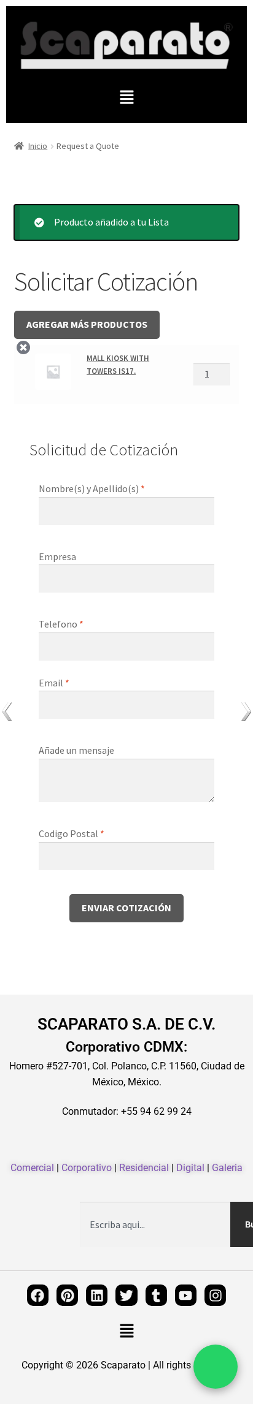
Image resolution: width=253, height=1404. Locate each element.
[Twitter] (126, 1295)
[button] (126, 98)
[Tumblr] (156, 1295)
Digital (190, 1168)
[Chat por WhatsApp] (215, 1367)
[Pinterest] (67, 1295)
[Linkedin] (96, 1295)
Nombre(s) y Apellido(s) (92, 488)
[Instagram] (215, 1295)
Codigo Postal (71, 833)
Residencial (144, 1168)
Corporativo (86, 1168)
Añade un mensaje (77, 750)
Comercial (32, 1168)
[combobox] (155, 1224)
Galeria (227, 1168)
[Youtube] (186, 1295)
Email (54, 683)
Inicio (37, 145)
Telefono (61, 624)
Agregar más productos (86, 324)
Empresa (58, 556)
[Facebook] (38, 1295)
